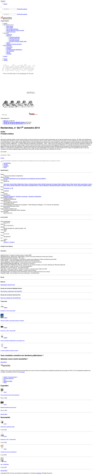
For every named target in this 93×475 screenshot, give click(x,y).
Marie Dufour (74, 184)
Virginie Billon (13, 184)
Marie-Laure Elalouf (83, 184)
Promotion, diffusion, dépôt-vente (17, 41)
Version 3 (12, 242)
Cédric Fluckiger (10, 185)
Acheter (2, 158)
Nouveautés (9, 47)
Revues (8, 52)
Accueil (5, 23)
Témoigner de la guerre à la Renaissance (9, 451)
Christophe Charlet (56, 184)
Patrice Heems (25, 185)
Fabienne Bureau (33, 184)
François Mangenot (44, 185)
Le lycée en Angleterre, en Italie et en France (9, 350)
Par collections (10, 51)
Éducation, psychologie (22, 196)
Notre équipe (9, 27)
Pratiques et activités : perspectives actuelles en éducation (12, 320)
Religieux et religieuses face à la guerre (8, 407)
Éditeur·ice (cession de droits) (14, 44)
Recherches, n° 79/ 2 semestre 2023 (8, 310)
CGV (4, 379)
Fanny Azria (6, 184)
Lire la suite (4, 151)
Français (3, 1)
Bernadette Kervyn (33, 185)
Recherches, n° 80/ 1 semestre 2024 (8, 330)
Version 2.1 (6, 242)
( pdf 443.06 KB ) (16, 298)
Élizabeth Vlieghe (86, 185)
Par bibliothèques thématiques (14, 49)
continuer (22, 372)
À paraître (8, 48)
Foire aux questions (8, 378)
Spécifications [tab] (7, 163)
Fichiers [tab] (5, 60)
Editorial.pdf (4, 284)
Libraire (8, 42)
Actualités (8, 53)
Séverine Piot (70, 185)
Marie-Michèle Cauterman (44, 184)
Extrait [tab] (5, 167)
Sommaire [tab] (6, 166)
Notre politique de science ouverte (15, 30)
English (5, 4)
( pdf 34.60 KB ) (18, 291)
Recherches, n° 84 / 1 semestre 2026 (8, 439)
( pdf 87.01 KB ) (11, 284)
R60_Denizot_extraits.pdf (7, 291)
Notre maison (9, 26)
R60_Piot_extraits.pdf (6, 298)
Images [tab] (5, 59)
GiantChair (38, 473)
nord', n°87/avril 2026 (5, 464)
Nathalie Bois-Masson (23, 184)
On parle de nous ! (11, 31)
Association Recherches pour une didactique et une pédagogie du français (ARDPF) (24, 178)
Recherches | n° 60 (8, 188)
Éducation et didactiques (35, 196)
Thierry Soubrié (78, 185)
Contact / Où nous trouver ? (10, 377)
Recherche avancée (22, 9)
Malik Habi (17, 185)
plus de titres (4, 414)
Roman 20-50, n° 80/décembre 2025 (7, 426)
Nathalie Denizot (66, 184)
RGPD (5, 382)
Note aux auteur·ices (14, 38)
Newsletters (4, 362)
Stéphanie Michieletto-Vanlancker (57, 185)
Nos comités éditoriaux (12, 29)
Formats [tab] (5, 164)
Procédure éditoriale (14, 37)
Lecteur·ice (9, 34)
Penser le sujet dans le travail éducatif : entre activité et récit (12, 340)
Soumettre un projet (14, 40)
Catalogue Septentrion (9, 196)
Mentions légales (7, 381)
